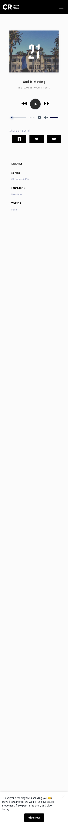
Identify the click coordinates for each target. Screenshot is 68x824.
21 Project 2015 (20, 179)
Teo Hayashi (25, 87)
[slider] (18, 117)
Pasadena (16, 194)
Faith (14, 209)
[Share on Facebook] (19, 139)
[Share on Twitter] (36, 139)
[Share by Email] (54, 139)
